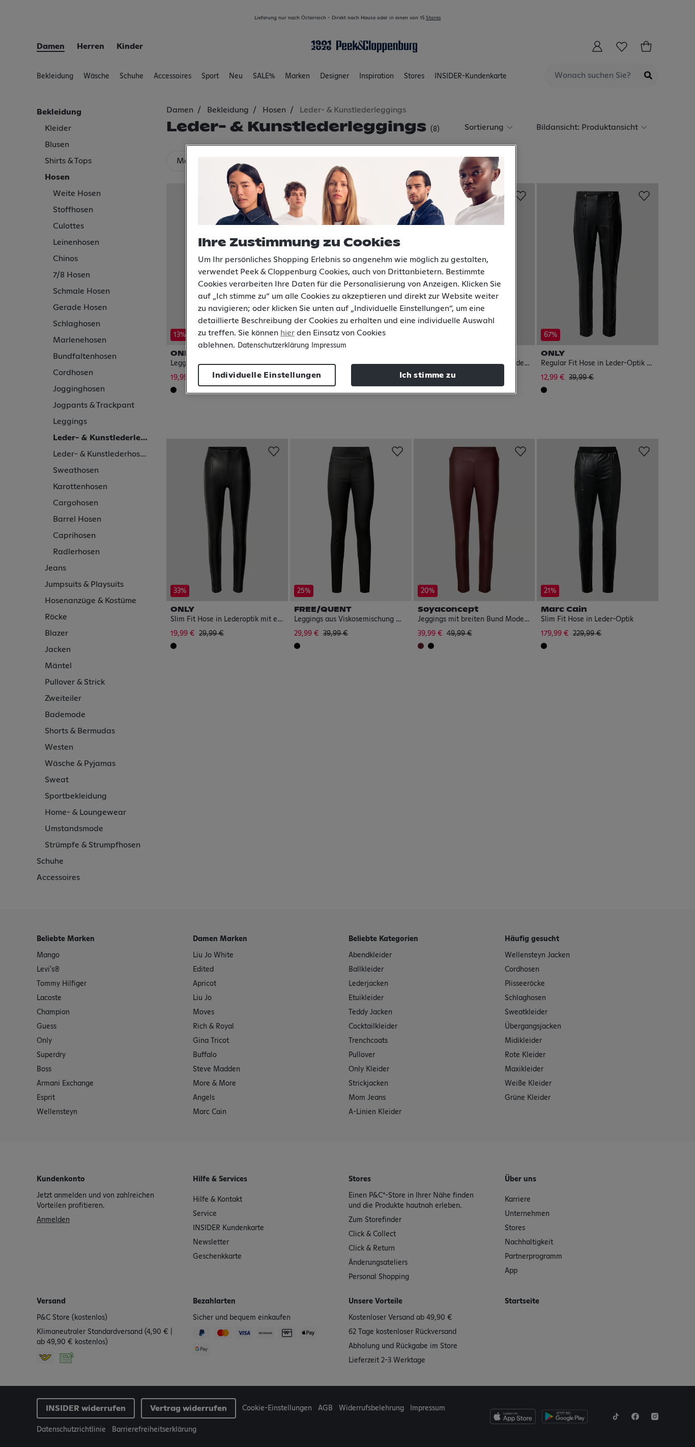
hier (287, 333)
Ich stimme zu (427, 375)
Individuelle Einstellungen (266, 375)
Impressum (328, 345)
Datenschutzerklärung (273, 345)
